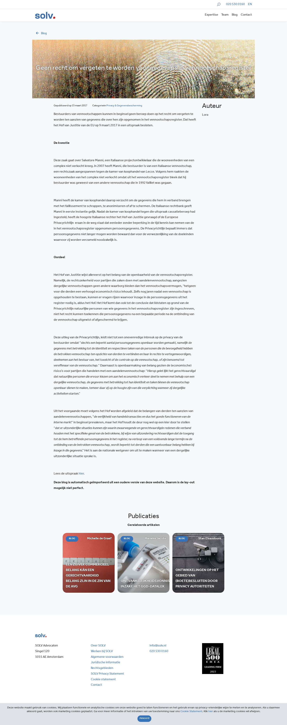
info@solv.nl (158, 645)
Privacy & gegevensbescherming (124, 106)
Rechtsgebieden (102, 668)
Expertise (211, 15)
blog (44, 33)
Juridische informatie (105, 662)
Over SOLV (98, 645)
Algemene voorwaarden (107, 657)
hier (210, 711)
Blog (235, 15)
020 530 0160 (235, 4)
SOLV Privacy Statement (107, 674)
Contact (246, 15)
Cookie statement (103, 679)
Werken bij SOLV (102, 651)
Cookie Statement (191, 711)
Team (225, 15)
